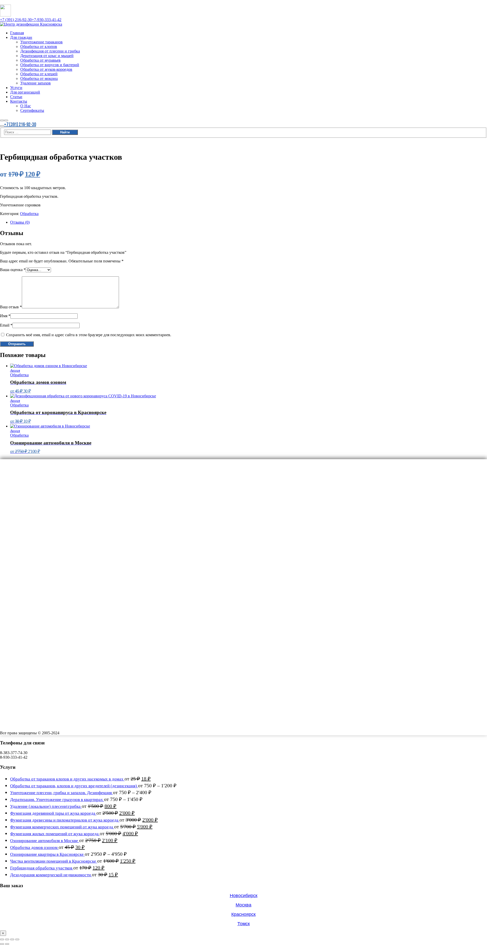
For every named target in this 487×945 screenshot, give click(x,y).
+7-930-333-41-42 (46, 19)
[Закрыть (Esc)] (17, 939)
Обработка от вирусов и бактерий (56, 503)
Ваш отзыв (11, 307)
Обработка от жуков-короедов (52, 508)
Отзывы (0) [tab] (20, 222)
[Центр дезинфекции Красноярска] (31, 24)
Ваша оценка (13, 270)
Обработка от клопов (43, 479)
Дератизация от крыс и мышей (53, 491)
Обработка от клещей (43, 514)
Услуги (17, 532)
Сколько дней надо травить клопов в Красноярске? (44, 582)
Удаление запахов (39, 526)
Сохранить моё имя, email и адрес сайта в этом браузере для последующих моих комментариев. (88, 335)
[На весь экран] (7, 939)
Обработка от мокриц (43, 520)
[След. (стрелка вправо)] (7, 944)
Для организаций (28, 538)
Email (6, 325)
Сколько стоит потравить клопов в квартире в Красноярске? (52, 586)
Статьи (17, 543)
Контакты (20, 549)
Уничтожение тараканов (46, 473)
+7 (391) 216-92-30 (16, 19)
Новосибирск (243, 895)
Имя (5, 316)
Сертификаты (35, 561)
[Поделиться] (12, 939)
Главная (18, 462)
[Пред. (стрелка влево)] (2, 944)
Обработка (29, 213)
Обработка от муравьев (45, 497)
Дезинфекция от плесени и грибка (57, 485)
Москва (243, 904)
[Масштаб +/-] (2, 939)
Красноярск (243, 914)
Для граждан (24, 468)
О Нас (26, 555)
